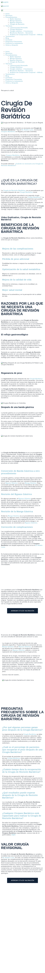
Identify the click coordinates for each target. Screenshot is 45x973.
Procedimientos (11, 55)
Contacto (8, 40)
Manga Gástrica (16, 58)
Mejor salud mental (12, 290)
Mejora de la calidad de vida (16, 279)
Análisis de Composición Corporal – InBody (26, 34)
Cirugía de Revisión (17, 62)
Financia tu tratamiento (14, 43)
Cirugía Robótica (16, 67)
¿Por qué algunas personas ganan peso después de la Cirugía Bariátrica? (22, 728)
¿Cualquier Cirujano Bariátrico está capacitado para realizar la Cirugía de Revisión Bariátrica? (21, 815)
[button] (22, 48)
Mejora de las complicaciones (17, 248)
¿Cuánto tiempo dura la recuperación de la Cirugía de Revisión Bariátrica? (21, 770)
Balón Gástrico (15, 57)
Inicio (7, 51)
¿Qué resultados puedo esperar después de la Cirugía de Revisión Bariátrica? (20, 795)
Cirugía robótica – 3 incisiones (21, 69)
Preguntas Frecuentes (13, 41)
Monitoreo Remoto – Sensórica (21, 33)
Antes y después (11, 45)
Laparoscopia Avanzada (19, 65)
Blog (7, 38)
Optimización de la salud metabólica (21, 269)
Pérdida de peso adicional (15, 259)
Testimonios (10, 36)
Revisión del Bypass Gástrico (16, 494)
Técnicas (8, 64)
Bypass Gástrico (16, 60)
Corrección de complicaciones (17, 527)
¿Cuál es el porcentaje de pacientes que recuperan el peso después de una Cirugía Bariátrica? (22, 749)
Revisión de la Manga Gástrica (17, 511)
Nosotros (8, 53)
